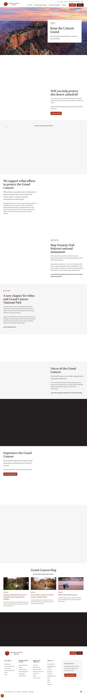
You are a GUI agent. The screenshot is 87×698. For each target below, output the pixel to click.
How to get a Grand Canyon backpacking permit (69, 490)
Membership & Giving (40, 5)
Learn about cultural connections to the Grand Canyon (66, 393)
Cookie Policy (31, 691)
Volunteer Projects (37, 669)
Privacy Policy (24, 691)
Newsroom (71, 1)
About (64, 5)
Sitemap (18, 691)
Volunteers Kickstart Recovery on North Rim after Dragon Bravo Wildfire (15, 597)
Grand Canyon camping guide (70, 464)
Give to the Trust (36, 635)
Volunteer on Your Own (38, 671)
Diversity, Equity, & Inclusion (51, 666)
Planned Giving (22, 675)
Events (34, 675)
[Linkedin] (72, 691)
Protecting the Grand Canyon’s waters (71, 154)
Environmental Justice (9, 670)
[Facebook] (66, 691)
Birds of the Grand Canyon (67, 595)
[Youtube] (75, 691)
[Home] (11, 4)
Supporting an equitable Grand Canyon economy (43, 154)
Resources (78, 1)
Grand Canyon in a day (67, 452)
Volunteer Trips (36, 667)
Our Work (29, 5)
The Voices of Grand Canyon (22, 551)
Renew (80, 5)
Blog (62, 1)
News (48, 682)
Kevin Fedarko (54, 430)
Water (5, 674)
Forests (6, 672)
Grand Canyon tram (53, 184)
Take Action (35, 673)
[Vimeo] (78, 691)
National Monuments (9, 666)
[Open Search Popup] (82, 1)
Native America (7, 668)
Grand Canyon (7, 664)
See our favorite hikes (10, 474)
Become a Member (23, 665)
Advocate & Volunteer (54, 5)
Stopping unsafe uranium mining (16, 154)
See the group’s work (9, 327)
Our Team (49, 669)
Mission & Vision (51, 664)
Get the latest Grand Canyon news (43, 574)
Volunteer (35, 665)
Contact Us (49, 671)
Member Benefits (22, 669)
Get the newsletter (70, 675)
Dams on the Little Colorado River (58, 180)
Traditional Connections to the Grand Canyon (63, 552)
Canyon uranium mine (54, 189)
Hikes (66, 1)
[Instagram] (69, 691)
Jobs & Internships (51, 676)
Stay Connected (36, 678)
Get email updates (43, 355)
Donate (72, 5)
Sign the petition (56, 113)
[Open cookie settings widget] (2, 695)
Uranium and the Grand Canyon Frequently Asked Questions (62, 527)
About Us (50, 660)
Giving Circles (22, 673)
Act (58, 1)
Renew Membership (23, 671)
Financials (49, 674)
